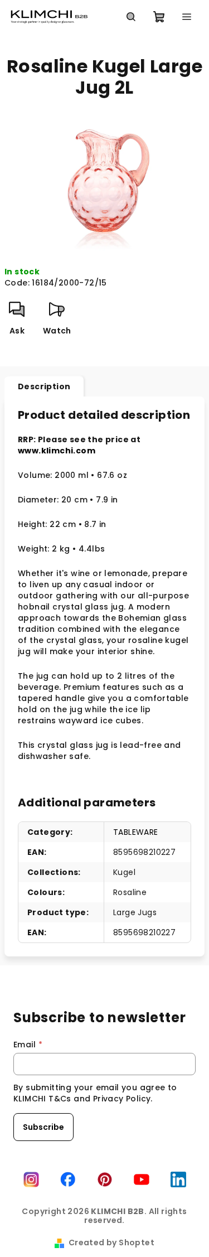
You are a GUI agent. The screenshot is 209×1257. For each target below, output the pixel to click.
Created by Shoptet (111, 1242)
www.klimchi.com (56, 450)
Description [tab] (44, 386)
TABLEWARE (135, 832)
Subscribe (43, 1127)
